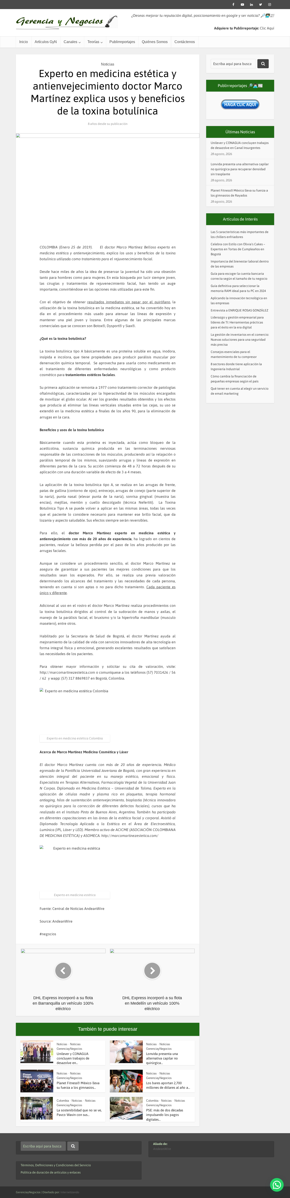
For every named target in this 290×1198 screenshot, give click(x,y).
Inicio (23, 42)
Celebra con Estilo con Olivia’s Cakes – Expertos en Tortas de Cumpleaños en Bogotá (238, 249)
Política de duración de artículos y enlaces (51, 1172)
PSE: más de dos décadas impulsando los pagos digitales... (164, 1114)
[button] (277, 1185)
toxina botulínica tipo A (64, 351)
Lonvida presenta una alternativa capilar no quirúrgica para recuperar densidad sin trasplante (240, 169)
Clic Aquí (267, 28)
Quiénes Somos (155, 42)
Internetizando (69, 1192)
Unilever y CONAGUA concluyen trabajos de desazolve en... (73, 1058)
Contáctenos (184, 42)
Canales (70, 42)
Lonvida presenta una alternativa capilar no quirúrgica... (162, 1058)
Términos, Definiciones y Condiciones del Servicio (56, 1165)
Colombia (63, 1100)
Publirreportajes (122, 42)
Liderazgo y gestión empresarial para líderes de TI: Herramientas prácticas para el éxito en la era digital (237, 322)
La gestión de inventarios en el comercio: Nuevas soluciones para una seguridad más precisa (240, 339)
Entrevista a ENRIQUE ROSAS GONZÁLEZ (239, 310)
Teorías (93, 42)
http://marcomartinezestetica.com (67, 672)
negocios (49, 934)
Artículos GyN (46, 42)
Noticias (107, 64)
